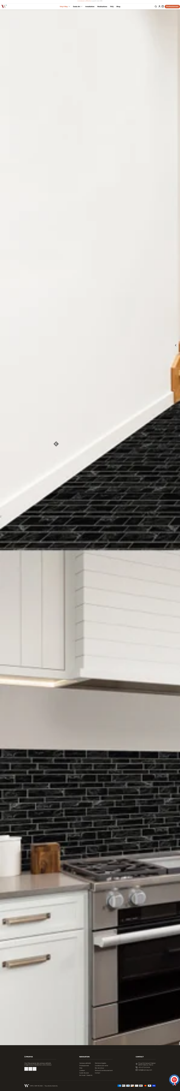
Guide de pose (84, 1073)
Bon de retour (99, 1068)
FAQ (112, 6)
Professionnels (172, 6)
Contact (97, 1073)
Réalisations (102, 6)
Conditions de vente (101, 1065)
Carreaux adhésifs (85, 1063)
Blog (118, 6)
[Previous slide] (176, 345)
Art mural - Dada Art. (86, 1075)
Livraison (82, 1070)
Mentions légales (100, 1063)
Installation (89, 6)
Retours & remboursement (104, 1070)
